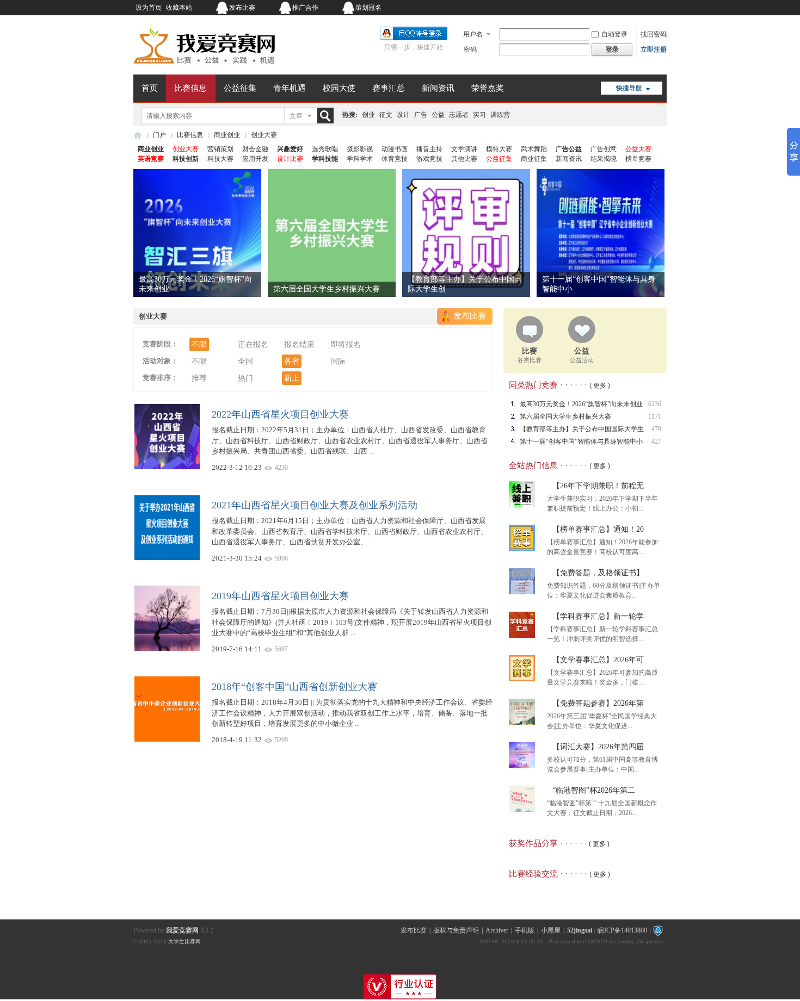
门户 (159, 135)
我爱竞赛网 (137, 135)
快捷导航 (629, 88)
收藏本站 (179, 7)
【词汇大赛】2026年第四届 (598, 747)
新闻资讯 (438, 88)
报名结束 (299, 344)
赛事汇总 (388, 88)
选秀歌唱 (325, 149)
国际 (338, 361)
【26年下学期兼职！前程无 (598, 486)
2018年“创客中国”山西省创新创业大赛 (294, 686)
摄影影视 (360, 149)
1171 (654, 416)
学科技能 (325, 159)
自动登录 (614, 34)
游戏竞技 (429, 159)
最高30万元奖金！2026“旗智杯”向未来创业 (581, 404)
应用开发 (255, 159)
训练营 (500, 115)
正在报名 (253, 344)
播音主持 (429, 149)
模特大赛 (499, 149)
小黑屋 (551, 930)
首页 (149, 88)
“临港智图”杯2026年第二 (593, 790)
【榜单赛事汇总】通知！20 (598, 529)
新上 (291, 378)
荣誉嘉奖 (487, 88)
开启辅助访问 (598, 8)
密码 (470, 49)
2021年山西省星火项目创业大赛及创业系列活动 (314, 505)
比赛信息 (190, 88)
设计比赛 (290, 159)
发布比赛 (242, 7)
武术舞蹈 (534, 149)
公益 (438, 115)
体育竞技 (394, 159)
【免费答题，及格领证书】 (598, 573)
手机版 (524, 930)
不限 (199, 344)
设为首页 (149, 7)
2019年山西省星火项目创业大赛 (280, 595)
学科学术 (360, 159)
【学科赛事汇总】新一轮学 (598, 616)
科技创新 (186, 159)
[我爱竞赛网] (204, 68)
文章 (296, 116)
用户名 (473, 34)
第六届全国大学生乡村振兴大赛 (326, 289)
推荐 (199, 378)
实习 (479, 115)
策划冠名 (368, 7)
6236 (654, 404)
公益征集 (240, 88)
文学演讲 (464, 149)
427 (656, 441)
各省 (291, 361)
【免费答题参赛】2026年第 (598, 703)
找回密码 (654, 34)
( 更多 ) (599, 385)
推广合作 (305, 7)
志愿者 (459, 115)
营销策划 (220, 149)
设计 (403, 115)
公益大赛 (638, 149)
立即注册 (654, 49)
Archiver (496, 930)
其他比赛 (464, 159)
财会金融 (255, 149)
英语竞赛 (151, 159)
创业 (368, 115)
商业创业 (227, 135)
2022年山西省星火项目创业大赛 (280, 414)
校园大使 (339, 88)
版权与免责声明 (456, 930)
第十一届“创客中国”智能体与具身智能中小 (581, 441)
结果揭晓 (603, 159)
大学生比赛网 (184, 941)
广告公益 (569, 149)
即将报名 (345, 344)
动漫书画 (394, 149)
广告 (420, 115)
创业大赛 (186, 149)
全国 (245, 361)
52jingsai (579, 930)
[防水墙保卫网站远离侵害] (658, 930)
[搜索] (327, 115)
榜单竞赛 (638, 159)
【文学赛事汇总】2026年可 (598, 660)
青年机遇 (289, 88)
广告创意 (603, 149)
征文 (385, 115)
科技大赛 (220, 159)
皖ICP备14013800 (622, 930)
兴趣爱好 (290, 149)
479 (656, 429)
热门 (245, 378)
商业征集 (534, 159)
